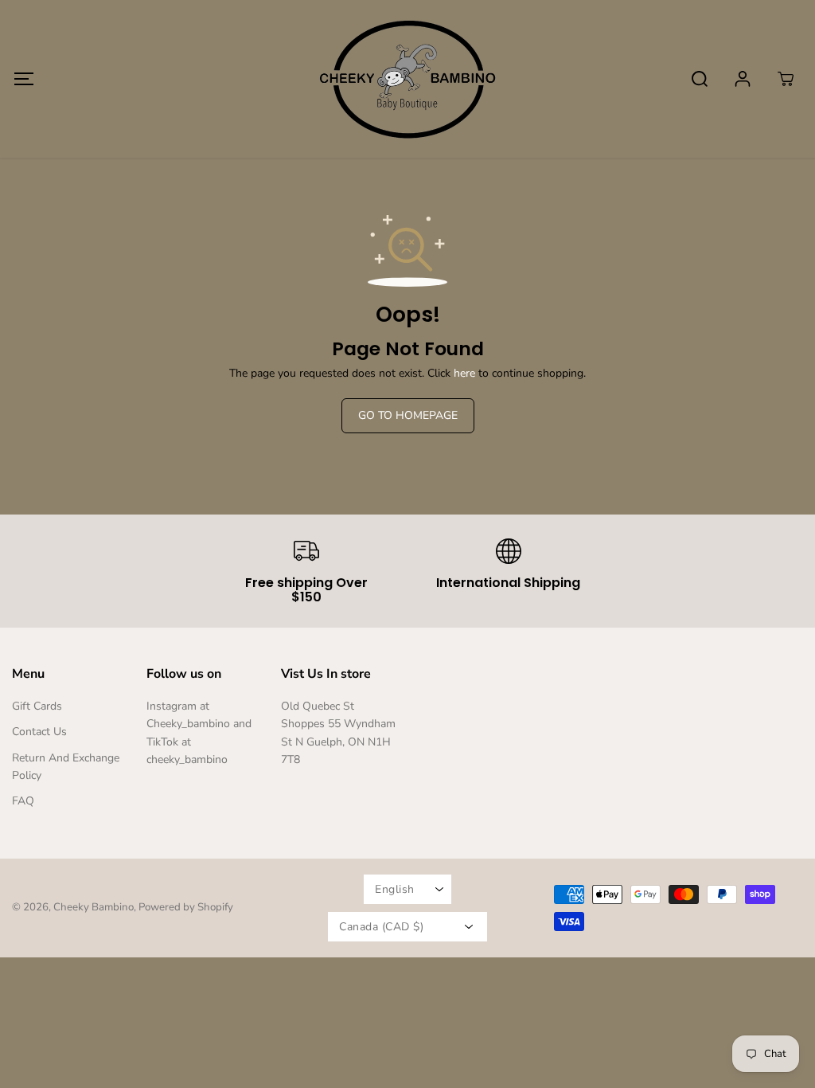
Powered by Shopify (185, 907)
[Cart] (785, 78)
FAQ (23, 800)
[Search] (699, 78)
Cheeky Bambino (93, 907)
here (464, 373)
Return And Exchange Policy (65, 766)
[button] (23, 78)
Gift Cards (37, 706)
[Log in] (742, 78)
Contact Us (39, 731)
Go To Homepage (408, 415)
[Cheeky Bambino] (407, 79)
